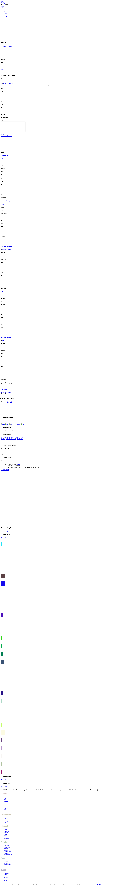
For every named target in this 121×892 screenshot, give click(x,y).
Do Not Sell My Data (95, 884)
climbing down (6, 337)
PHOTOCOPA (8, 864)
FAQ (5, 880)
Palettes (6, 798)
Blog (5, 822)
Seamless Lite (7, 861)
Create (2, 7)
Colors (5, 797)
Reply (2, 385)
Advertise (6, 873)
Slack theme (7, 442)
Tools (5, 17)
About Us (6, 874)
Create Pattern (8, 46)
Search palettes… (5, 4)
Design (7, 531)
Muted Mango (5, 201)
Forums (6, 818)
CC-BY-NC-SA (5, 470)
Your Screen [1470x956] (7, 437)
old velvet (4, 292)
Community (7, 13)
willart (5, 79)
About (3, 869)
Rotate (2, 46)
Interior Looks (7, 848)
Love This (3, 69)
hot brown (4, 155)
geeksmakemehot (6, 249)
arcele (3, 204)
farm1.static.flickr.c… (6, 136)
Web (5, 837)
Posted (6, 392)
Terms (5, 879)
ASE (16, 531)
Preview (16, 437)
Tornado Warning (7, 246)
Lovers (6, 821)
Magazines (7, 850)
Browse (6, 12)
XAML (13, 531)
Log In (2, 1)
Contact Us (7, 876)
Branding (6, 845)
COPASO (6, 866)
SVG (3, 531)
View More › (4, 537)
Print (5, 835)
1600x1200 (20, 439)
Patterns (6, 800)
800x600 (8, 439)
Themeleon (7, 863)
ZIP (30, 531)
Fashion (6, 832)
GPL (23, 531)
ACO (19, 531)
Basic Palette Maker (8, 83)
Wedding (6, 838)
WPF (10, 531)
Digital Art (6, 831)
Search (2, 6)
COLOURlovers (5, 9)
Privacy (6, 877)
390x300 (3, 439)
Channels (6, 15)
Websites (6, 853)
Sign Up (3, 3)
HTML (27, 531)
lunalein (4, 295)
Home (5, 834)
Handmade (7, 847)
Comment (3, 59)
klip (3, 158)
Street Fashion (7, 851)
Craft (5, 829)
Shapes (6, 801)
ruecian (4, 340)
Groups (6, 819)
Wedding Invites (8, 854)
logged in (9, 402)
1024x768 (13, 439)
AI (21, 531)
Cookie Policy (7, 882)
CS (1, 531)
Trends (5, 16)
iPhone (21, 437)
